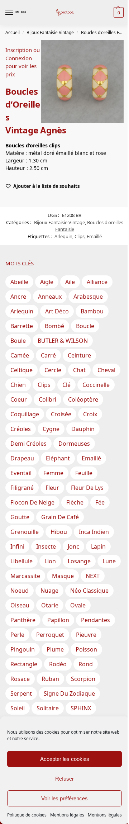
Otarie (49, 605)
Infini (17, 546)
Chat (79, 370)
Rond (85, 664)
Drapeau (22, 458)
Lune (109, 561)
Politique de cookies (27, 815)
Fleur (52, 488)
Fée (100, 502)
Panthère (22, 620)
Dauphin (83, 429)
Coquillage (24, 414)
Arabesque (88, 296)
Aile (70, 282)
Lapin (98, 546)
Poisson (86, 649)
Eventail (21, 473)
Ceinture (79, 355)
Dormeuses (74, 443)
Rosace (20, 679)
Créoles (20, 429)
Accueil (12, 32)
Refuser (64, 779)
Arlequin (63, 236)
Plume (55, 649)
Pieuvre (86, 635)
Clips (80, 236)
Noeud (19, 591)
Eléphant (58, 458)
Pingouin (22, 649)
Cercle (52, 370)
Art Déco (57, 311)
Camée (19, 355)
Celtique (21, 370)
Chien (18, 385)
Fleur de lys (87, 488)
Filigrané (22, 488)
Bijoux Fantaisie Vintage (50, 32)
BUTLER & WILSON (63, 341)
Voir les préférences (64, 798)
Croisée (61, 414)
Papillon (58, 620)
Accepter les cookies (64, 759)
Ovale (78, 605)
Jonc (73, 546)
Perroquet (50, 635)
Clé (66, 385)
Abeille (19, 282)
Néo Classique (89, 591)
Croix (90, 414)
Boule (18, 341)
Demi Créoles (28, 443)
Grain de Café (60, 517)
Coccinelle (96, 385)
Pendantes (95, 620)
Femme (53, 473)
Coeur (18, 399)
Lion (50, 561)
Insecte (46, 546)
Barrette (21, 326)
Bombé (54, 326)
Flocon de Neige (32, 502)
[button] (118, 13)
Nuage (49, 591)
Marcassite (25, 576)
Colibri (47, 399)
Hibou (59, 532)
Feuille (83, 473)
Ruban (50, 679)
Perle (17, 635)
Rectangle (23, 664)
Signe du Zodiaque (69, 693)
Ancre (18, 296)
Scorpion (83, 679)
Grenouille (24, 532)
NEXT (93, 576)
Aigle (46, 282)
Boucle (85, 326)
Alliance (97, 282)
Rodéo (58, 664)
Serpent (21, 693)
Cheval (106, 370)
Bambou (92, 311)
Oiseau (19, 605)
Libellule (21, 561)
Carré (48, 355)
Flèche (74, 502)
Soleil (17, 708)
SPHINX (81, 708)
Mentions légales (67, 815)
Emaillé (94, 236)
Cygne (51, 429)
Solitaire (48, 708)
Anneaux (50, 296)
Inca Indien (94, 532)
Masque (63, 576)
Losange (79, 561)
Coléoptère (83, 399)
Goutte (19, 517)
